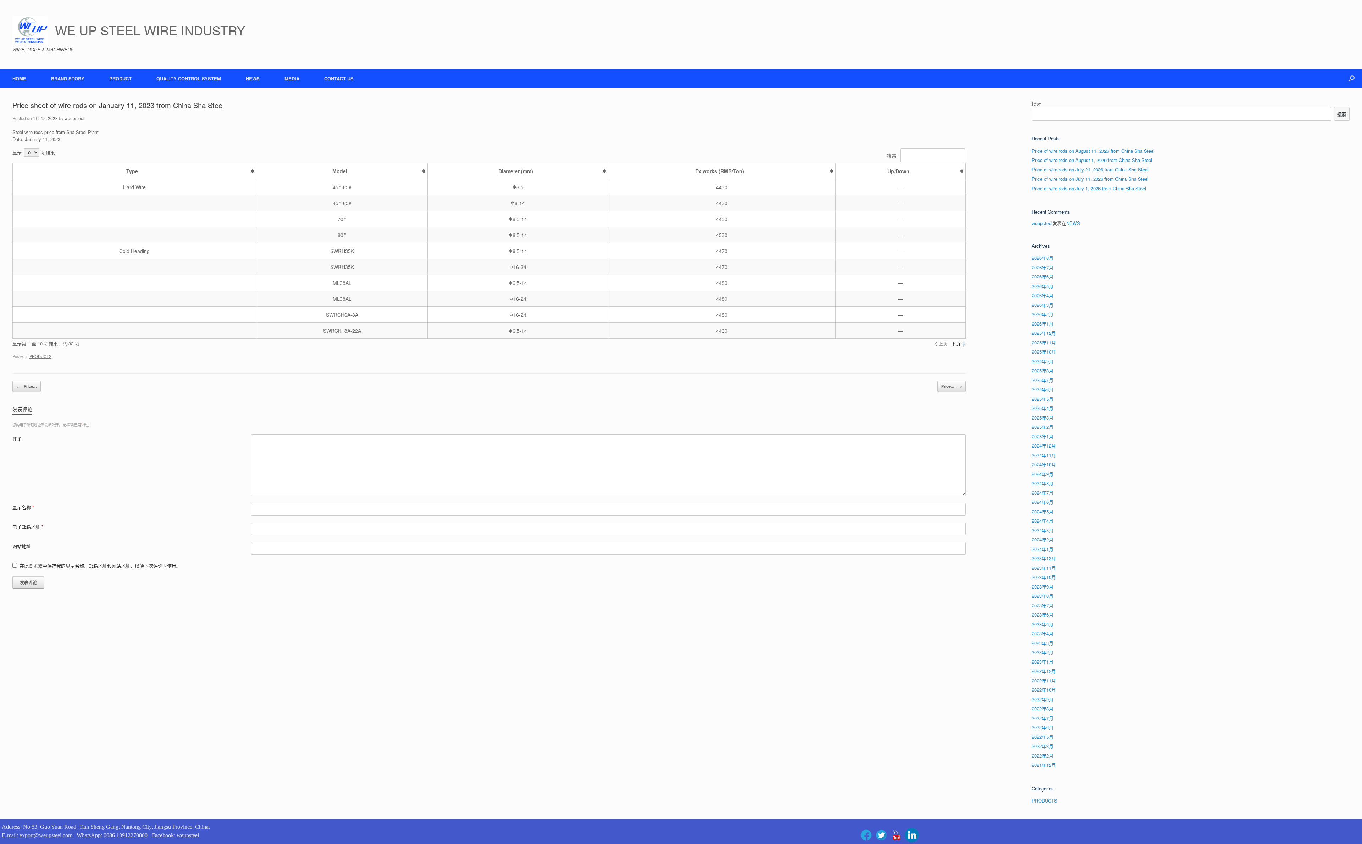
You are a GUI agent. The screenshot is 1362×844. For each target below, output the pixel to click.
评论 (17, 438)
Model (339, 171)
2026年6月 (1042, 276)
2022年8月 (1042, 708)
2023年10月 (1044, 577)
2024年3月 (1042, 530)
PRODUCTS (40, 356)
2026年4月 (1042, 295)
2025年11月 (1044, 342)
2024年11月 (1044, 455)
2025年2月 (1042, 426)
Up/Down (898, 171)
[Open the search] (1351, 78)
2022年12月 (1044, 671)
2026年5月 (1042, 286)
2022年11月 (1044, 680)
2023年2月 (1042, 652)
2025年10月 (1044, 351)
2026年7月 (1042, 267)
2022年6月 (1042, 727)
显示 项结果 (33, 152)
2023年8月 (1042, 595)
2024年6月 (1042, 502)
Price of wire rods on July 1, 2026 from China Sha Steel (1089, 188)
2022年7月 (1042, 718)
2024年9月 (1042, 474)
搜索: (892, 155)
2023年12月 (1044, 558)
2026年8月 (1042, 257)
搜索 (1036, 103)
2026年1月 (1042, 323)
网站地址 (21, 546)
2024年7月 (1042, 492)
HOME (19, 78)
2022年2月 (1042, 755)
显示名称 (23, 507)
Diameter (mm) (515, 171)
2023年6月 (1042, 614)
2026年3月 (1042, 305)
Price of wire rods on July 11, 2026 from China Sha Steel (1090, 178)
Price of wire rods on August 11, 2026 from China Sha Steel (1093, 150)
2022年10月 (1044, 689)
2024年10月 (1044, 464)
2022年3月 (1042, 746)
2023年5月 (1042, 624)
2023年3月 (1042, 643)
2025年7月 (1042, 380)
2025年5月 (1042, 398)
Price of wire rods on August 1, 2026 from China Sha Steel (1092, 160)
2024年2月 (1042, 539)
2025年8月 (1042, 370)
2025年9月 (1042, 361)
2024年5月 (1042, 511)
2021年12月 (1044, 764)
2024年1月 (1042, 549)
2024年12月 (1044, 445)
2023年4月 (1042, 633)
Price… (26, 386)
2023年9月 (1042, 586)
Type (132, 171)
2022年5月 (1042, 736)
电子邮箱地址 (27, 526)
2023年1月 (1042, 661)
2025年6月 (1042, 389)
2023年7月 (1042, 605)
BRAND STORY (67, 78)
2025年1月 (1042, 436)
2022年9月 (1042, 699)
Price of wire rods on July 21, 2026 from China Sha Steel (1090, 169)
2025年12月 (1044, 333)
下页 (955, 343)
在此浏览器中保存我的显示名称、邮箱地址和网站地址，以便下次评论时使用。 (100, 565)
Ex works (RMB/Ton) (719, 171)
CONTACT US (339, 78)
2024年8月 (1042, 483)
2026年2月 (1042, 314)
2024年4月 (1042, 520)
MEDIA (291, 78)
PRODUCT (120, 78)
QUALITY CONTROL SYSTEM (188, 78)
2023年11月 (1044, 567)
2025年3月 (1042, 417)
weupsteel (74, 118)
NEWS (253, 78)
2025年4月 (1042, 408)
